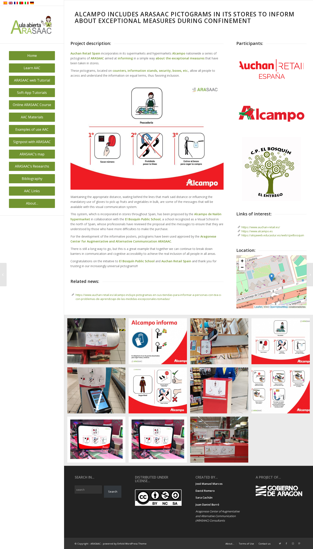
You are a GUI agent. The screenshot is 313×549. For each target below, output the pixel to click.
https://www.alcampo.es (257, 231)
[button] (271, 277)
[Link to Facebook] (286, 543)
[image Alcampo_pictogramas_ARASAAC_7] (282, 342)
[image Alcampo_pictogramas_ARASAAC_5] (159, 392)
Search (112, 491)
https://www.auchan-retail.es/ (260, 227)
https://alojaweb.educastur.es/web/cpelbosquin (272, 235)
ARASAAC (97, 58)
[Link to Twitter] (280, 543)
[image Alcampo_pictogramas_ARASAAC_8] (220, 342)
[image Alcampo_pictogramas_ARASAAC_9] (159, 342)
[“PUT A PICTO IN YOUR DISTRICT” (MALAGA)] (3, 274)
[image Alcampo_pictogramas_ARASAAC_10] (98, 342)
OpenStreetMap (279, 306)
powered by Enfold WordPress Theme (124, 543)
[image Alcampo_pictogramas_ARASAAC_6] (98, 392)
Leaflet (258, 306)
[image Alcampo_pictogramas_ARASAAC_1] (98, 441)
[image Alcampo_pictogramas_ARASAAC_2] (220, 441)
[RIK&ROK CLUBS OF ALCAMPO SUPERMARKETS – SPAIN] (309, 274)
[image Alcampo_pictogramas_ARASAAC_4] (220, 392)
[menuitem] (32, 55)
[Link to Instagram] (293, 543)
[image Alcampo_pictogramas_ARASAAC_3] (282, 392)
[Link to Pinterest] (299, 543)
